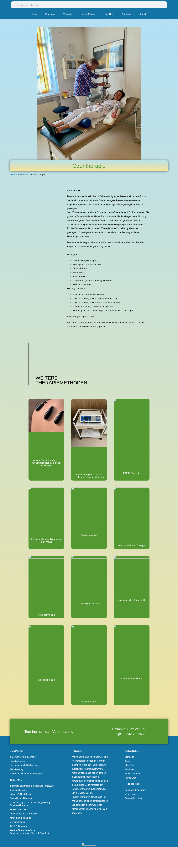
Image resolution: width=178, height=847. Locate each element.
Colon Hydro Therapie (89, 603)
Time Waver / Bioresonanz (23, 757)
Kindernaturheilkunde (131, 678)
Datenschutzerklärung (135, 790)
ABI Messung (16, 769)
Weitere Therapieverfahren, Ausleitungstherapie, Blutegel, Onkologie (46, 463)
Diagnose (50, 14)
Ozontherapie (89, 702)
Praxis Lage (130, 778)
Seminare (126, 14)
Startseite (129, 757)
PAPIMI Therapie (131, 473)
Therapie (67, 14)
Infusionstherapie (46, 680)
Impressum (130, 794)
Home (34, 14)
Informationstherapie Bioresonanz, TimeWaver (32, 786)
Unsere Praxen (88, 14)
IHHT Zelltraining (46, 615)
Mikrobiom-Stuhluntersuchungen (26, 773)
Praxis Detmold (132, 773)
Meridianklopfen (89, 535)
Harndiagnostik (17, 761)
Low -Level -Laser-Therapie (131, 545)
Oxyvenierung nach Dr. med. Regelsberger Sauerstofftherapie (31, 804)
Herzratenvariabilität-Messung (24, 765)
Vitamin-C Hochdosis (20, 794)
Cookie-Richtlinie (133, 798)
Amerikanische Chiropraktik (131, 600)
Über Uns (108, 14)
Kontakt (143, 14)
